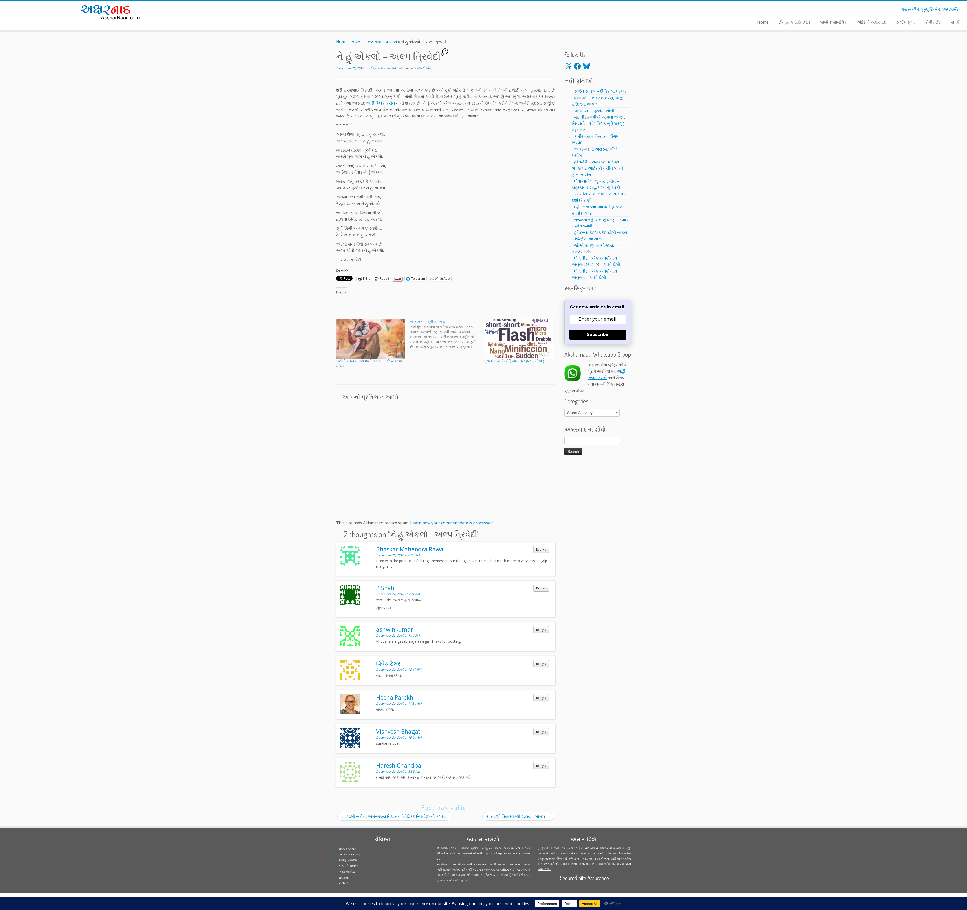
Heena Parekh (394, 697)
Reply (541, 549)
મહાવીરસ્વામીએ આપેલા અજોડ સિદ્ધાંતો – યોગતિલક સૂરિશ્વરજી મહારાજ (599, 123)
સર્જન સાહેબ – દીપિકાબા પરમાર (600, 91)
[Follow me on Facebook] (258, 10)
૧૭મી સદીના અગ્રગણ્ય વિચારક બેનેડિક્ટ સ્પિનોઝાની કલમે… (394, 816)
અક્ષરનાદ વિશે (347, 871)
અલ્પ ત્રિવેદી (423, 68)
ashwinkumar (394, 629)
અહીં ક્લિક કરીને (380, 103)
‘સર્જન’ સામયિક (833, 22)
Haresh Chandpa (398, 765)
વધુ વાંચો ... (466, 880)
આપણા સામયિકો (349, 860)
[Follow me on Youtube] (264, 10)
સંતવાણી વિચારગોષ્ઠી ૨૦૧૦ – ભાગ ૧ (518, 816)
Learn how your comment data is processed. (451, 523)
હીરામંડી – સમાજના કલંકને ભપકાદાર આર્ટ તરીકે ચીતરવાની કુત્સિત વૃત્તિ (597, 168)
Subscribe (597, 334)
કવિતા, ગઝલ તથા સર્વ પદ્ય (374, 41)
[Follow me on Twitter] (254, 10)
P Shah (385, 588)
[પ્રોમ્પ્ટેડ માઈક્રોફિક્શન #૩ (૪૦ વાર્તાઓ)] (518, 338)
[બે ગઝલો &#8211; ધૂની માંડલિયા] (447, 334)
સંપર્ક (955, 22)
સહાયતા (344, 877)
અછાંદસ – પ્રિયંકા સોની (594, 110)
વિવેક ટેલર (388, 663)
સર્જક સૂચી (905, 22)
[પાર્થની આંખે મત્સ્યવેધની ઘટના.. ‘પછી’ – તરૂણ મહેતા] (370, 338)
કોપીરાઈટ (933, 22)
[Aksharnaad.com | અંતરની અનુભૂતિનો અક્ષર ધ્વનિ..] (111, 12)
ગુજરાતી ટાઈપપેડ (348, 866)
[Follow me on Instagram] (261, 10)
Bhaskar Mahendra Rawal (410, 549)
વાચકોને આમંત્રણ (349, 854)
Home (763, 22)
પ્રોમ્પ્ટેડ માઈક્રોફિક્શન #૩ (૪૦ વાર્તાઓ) (514, 361)
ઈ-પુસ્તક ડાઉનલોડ (794, 22)
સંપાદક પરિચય (347, 848)
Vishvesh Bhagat (398, 731)
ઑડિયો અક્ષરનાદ (871, 22)
